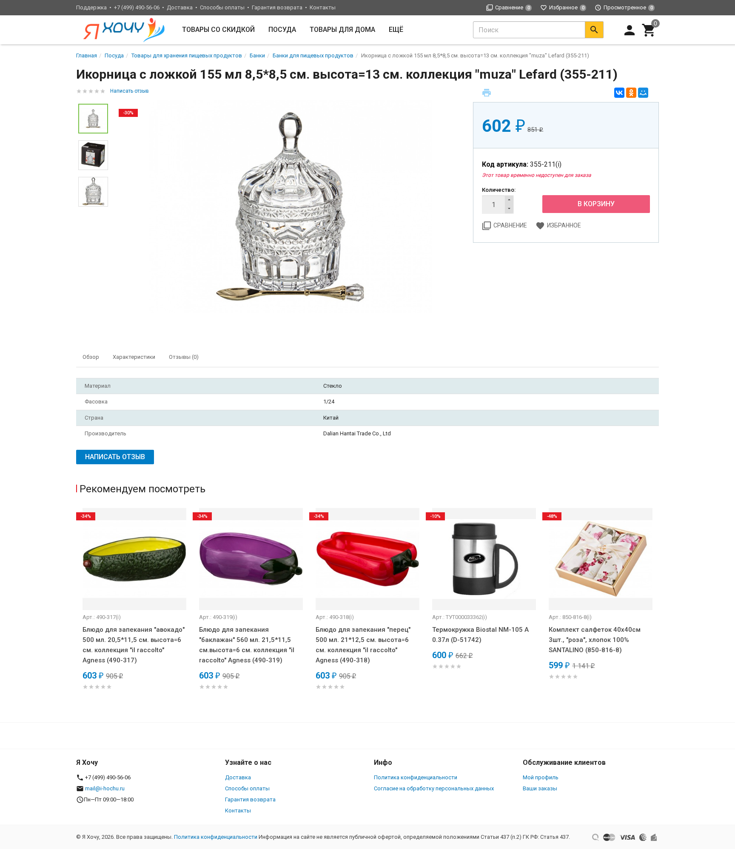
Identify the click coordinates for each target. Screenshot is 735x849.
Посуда (282, 30)
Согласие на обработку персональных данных (434, 788)
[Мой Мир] (643, 93)
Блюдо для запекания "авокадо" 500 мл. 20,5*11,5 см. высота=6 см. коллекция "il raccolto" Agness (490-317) (134, 645)
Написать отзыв (129, 91)
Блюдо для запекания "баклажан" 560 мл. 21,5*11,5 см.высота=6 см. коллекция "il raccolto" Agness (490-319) (246, 645)
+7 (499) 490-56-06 (137, 7)
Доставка (180, 7)
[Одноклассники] (631, 93)
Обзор (91, 357)
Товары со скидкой (218, 30)
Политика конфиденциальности (415, 777)
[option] (290, 206)
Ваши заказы (540, 788)
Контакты (323, 7)
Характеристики (134, 357)
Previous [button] (78, 611)
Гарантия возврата (277, 7)
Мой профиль (540, 777)
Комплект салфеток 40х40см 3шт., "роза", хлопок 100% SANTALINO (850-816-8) (595, 640)
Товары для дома (342, 30)
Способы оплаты (222, 7)
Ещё (396, 30)
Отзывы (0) (184, 357)
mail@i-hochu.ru (105, 788)
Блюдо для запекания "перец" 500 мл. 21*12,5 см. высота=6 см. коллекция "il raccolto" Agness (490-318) (363, 645)
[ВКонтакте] (619, 93)
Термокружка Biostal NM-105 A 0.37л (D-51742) (480, 635)
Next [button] (656, 611)
